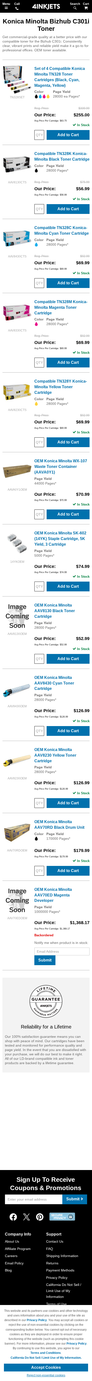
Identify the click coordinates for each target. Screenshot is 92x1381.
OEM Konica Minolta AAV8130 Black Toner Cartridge (54, 611)
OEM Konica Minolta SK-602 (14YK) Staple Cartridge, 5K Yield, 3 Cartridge (60, 538)
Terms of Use (56, 1304)
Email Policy (14, 1263)
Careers (11, 1256)
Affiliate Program (18, 1249)
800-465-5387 (17, 8)
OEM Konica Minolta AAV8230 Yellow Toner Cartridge (55, 755)
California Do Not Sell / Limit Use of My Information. (46, 1357)
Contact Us (54, 1241)
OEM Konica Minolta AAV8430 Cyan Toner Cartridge (54, 683)
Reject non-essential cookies (46, 1375)
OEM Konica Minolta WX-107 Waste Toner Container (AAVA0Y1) (60, 466)
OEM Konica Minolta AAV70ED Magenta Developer (53, 895)
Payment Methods (60, 1270)
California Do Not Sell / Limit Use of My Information (63, 1291)
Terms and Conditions (45, 1353)
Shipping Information (62, 1256)
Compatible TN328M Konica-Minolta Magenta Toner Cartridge (60, 307)
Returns (52, 1263)
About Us (12, 1241)
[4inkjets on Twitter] (26, 1217)
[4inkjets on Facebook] (13, 1217)
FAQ (49, 1249)
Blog (8, 1270)
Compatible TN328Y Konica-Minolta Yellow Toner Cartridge (60, 387)
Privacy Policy (56, 1278)
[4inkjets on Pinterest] (39, 1217)
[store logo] (46, 7)
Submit (45, 960)
